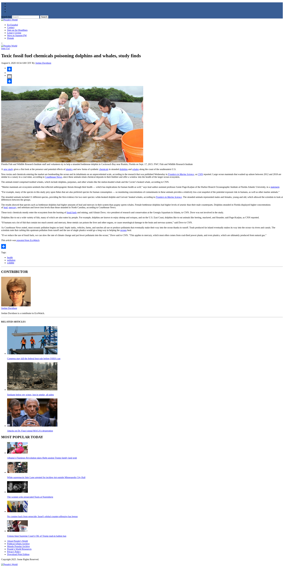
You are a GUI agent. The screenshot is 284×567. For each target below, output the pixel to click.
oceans (123, 230)
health (10, 257)
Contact (10, 27)
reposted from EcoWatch (27, 240)
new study (8, 169)
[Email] (145, 76)
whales (135, 169)
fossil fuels (72, 212)
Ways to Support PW (17, 35)
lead (6, 207)
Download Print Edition (18, 554)
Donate (10, 38)
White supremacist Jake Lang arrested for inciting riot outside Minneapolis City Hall (46, 477)
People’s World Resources (19, 549)
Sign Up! (5, 48)
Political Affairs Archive (18, 543)
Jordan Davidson (43, 63)
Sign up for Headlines (17, 30)
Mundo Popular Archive (18, 546)
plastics (69, 169)
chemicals (103, 169)
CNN (200, 174)
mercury (12, 207)
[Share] (145, 69)
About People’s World (17, 541)
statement (275, 187)
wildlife (10, 263)
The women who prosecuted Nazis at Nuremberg (30, 497)
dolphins (124, 169)
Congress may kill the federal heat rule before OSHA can (33, 358)
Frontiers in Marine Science (181, 174)
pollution (11, 260)
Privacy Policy (14, 551)
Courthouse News (53, 177)
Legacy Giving (14, 33)
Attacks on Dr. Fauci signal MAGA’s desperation (30, 431)
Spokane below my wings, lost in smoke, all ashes (30, 394)
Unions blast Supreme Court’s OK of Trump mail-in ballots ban (36, 536)
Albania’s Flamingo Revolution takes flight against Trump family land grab (42, 458)
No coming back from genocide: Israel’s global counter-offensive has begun (42, 516)
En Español (12, 25)
